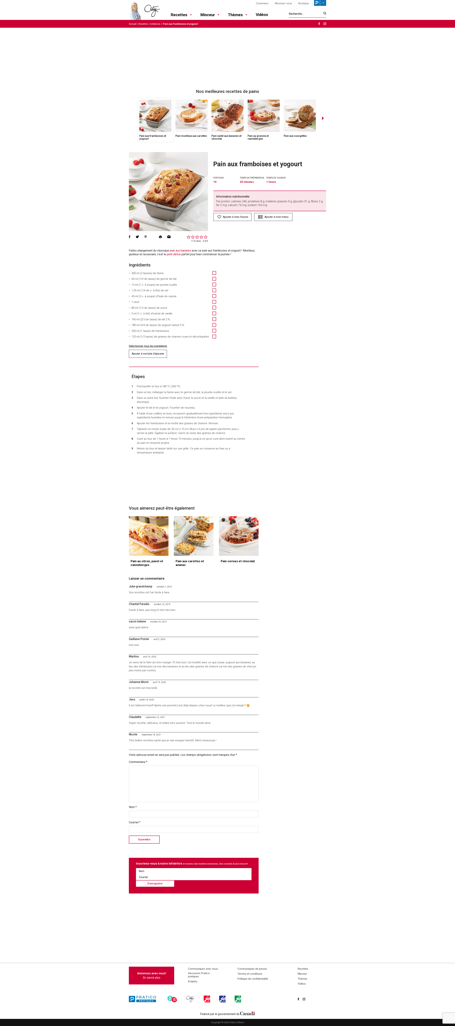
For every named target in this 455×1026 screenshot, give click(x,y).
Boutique (303, 3)
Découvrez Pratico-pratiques (199, 975)
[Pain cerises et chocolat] (239, 536)
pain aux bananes (180, 250)
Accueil (132, 24)
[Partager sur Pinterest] (145, 236)
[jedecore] (222, 999)
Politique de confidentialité (252, 978)
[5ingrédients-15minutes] (172, 999)
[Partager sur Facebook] (129, 236)
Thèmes (235, 15)
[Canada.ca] (247, 1013)
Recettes (179, 15)
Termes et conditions (249, 973)
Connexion (262, 3)
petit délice (174, 254)
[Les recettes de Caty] (144, 10)
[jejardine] (238, 999)
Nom (133, 807)
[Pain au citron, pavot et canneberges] (148, 536)
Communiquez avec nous (203, 968)
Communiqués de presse (252, 968)
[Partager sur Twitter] (137, 236)
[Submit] (323, 13)
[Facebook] (319, 23)
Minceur (207, 15)
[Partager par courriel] (169, 236)
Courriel (134, 822)
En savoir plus (151, 975)
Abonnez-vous (283, 3)
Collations (155, 24)
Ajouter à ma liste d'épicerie (148, 353)
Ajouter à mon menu (276, 216)
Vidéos (262, 14)
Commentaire (138, 762)
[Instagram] (324, 23)
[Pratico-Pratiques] (144, 999)
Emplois (192, 981)
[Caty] (190, 999)
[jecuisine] (207, 999)
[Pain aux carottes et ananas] (193, 536)
